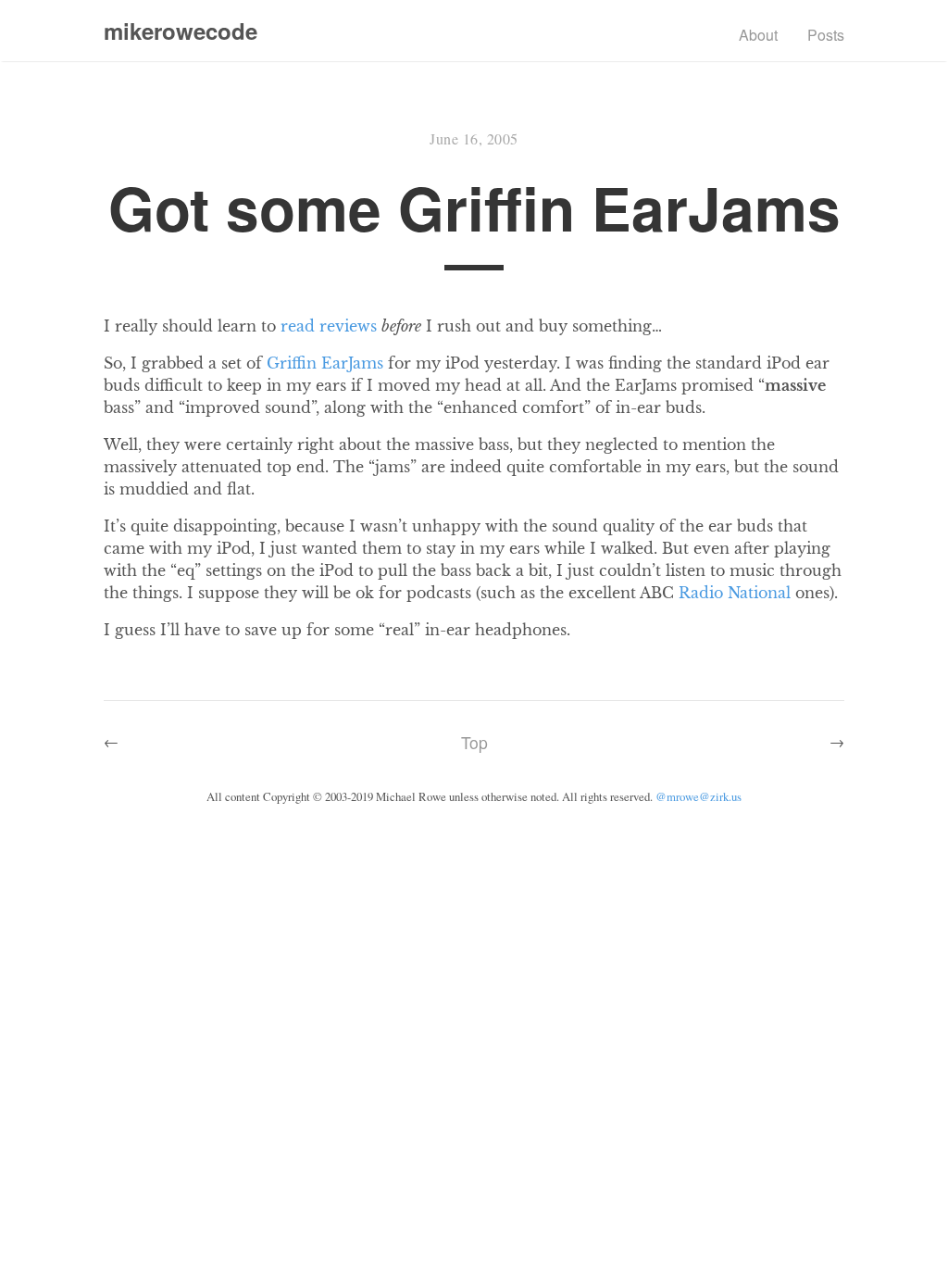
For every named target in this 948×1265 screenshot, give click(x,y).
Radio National (735, 592)
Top (474, 742)
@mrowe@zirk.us (698, 796)
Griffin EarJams (325, 363)
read (298, 326)
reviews (348, 326)
